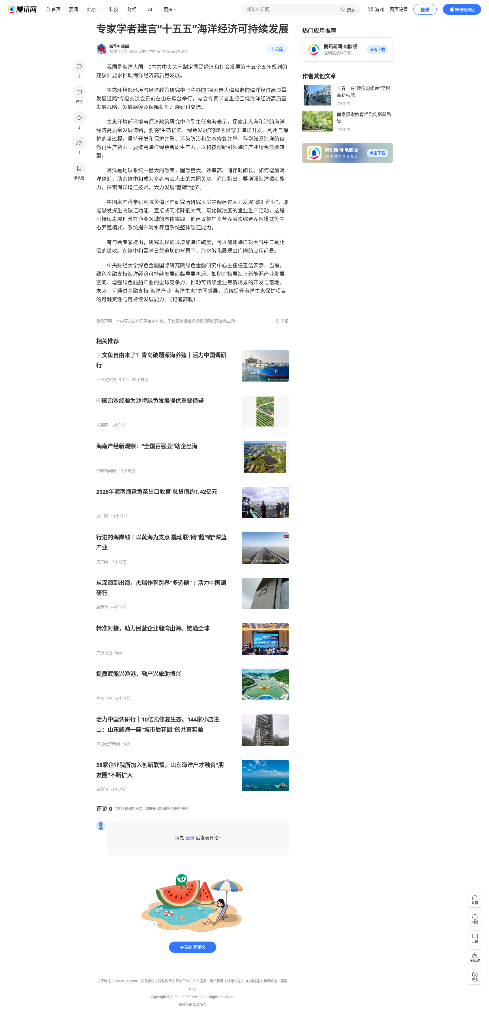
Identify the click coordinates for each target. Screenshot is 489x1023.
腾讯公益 (234, 981)
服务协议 (148, 981)
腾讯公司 (185, 1004)
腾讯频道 (270, 981)
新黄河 (102, 607)
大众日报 (104, 698)
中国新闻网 (106, 471)
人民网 (102, 425)
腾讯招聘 (217, 981)
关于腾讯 (104, 981)
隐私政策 (165, 981)
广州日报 (104, 653)
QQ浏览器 (252, 981)
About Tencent (126, 981)
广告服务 (199, 981)
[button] (377, 49)
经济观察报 (106, 380)
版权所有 (200, 1004)
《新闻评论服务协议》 (173, 808)
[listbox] (192, 564)
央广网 (102, 516)
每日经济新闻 (108, 744)
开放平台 (182, 981)
